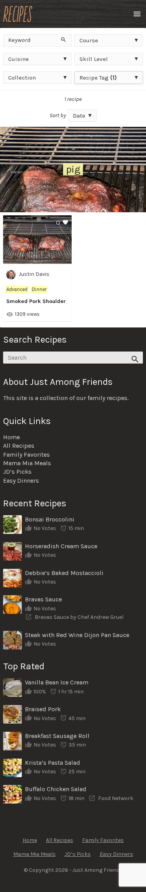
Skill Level (93, 58)
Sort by (57, 115)
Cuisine (18, 58)
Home (11, 437)
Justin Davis (34, 274)
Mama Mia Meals (27, 463)
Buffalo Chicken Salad (55, 789)
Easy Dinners (21, 480)
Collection (22, 77)
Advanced (16, 289)
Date (79, 115)
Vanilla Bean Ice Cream (56, 682)
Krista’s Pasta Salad (52, 762)
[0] (37, 259)
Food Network (115, 798)
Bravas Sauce (43, 599)
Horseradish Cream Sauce (61, 546)
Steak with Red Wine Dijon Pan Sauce (77, 635)
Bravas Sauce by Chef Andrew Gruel (79, 617)
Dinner (39, 289)
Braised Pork (43, 709)
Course (88, 40)
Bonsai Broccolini (49, 519)
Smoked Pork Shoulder (36, 301)
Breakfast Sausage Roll (57, 736)
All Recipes (18, 445)
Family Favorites (26, 454)
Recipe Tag (98, 77)
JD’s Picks (17, 471)
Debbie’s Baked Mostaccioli (64, 573)
